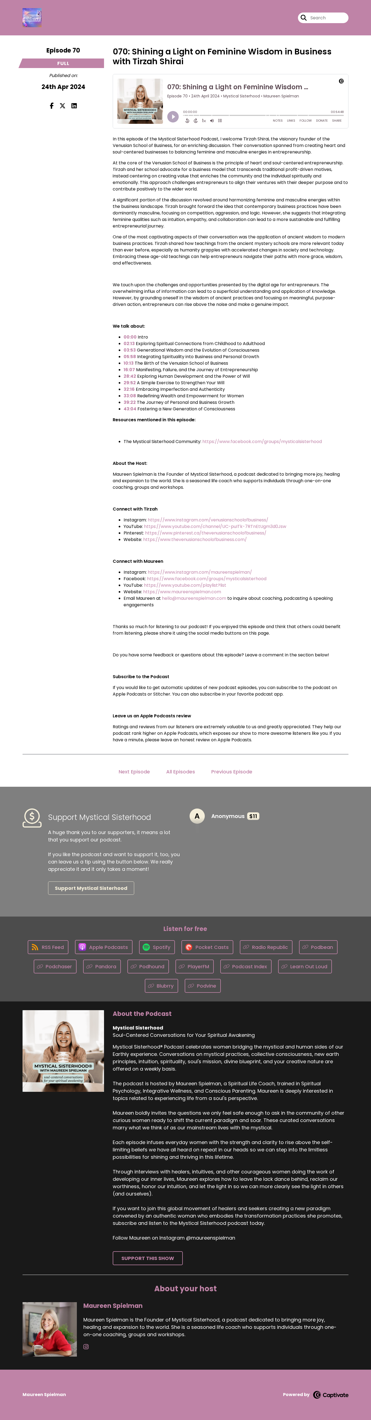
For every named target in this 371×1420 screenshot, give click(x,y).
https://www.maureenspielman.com (182, 592)
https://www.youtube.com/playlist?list (185, 585)
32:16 (129, 389)
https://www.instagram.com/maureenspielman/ (200, 572)
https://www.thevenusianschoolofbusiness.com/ (195, 539)
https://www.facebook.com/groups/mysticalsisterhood (262, 441)
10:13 (129, 363)
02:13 (129, 343)
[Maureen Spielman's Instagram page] (86, 1347)
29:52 (130, 383)
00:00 (130, 337)
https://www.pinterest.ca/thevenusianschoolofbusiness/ (205, 533)
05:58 (130, 357)
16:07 (129, 370)
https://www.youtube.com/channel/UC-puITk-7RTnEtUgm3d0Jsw (215, 526)
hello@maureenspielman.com (194, 598)
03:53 (130, 350)
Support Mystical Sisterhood (91, 888)
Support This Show (147, 1258)
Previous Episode (231, 771)
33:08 (130, 396)
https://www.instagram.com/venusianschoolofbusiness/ (208, 520)
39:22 (130, 402)
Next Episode (134, 771)
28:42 (130, 376)
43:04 (130, 409)
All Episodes (180, 771)
